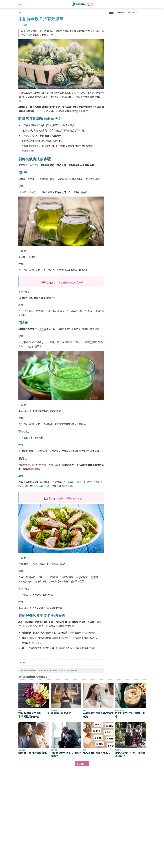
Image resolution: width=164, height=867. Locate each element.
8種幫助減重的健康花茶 (69, 498)
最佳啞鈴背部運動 (61, 713)
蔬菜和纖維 (33, 468)
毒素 (78, 111)
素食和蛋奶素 (119, 710)
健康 (84, 710)
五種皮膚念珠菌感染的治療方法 (98, 715)
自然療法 (118, 750)
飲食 (20, 12)
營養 (20, 710)
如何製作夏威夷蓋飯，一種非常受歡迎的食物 (33, 715)
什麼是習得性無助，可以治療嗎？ (66, 754)
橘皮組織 (28, 135)
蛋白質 (42, 329)
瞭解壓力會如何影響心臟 (32, 752)
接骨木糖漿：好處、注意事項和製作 (130, 754)
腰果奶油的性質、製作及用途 (130, 715)
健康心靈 (54, 750)
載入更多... (82, 763)
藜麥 (72, 632)
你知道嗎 (21, 750)
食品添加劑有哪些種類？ (97, 752)
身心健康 (54, 710)
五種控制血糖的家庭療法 (70, 282)
